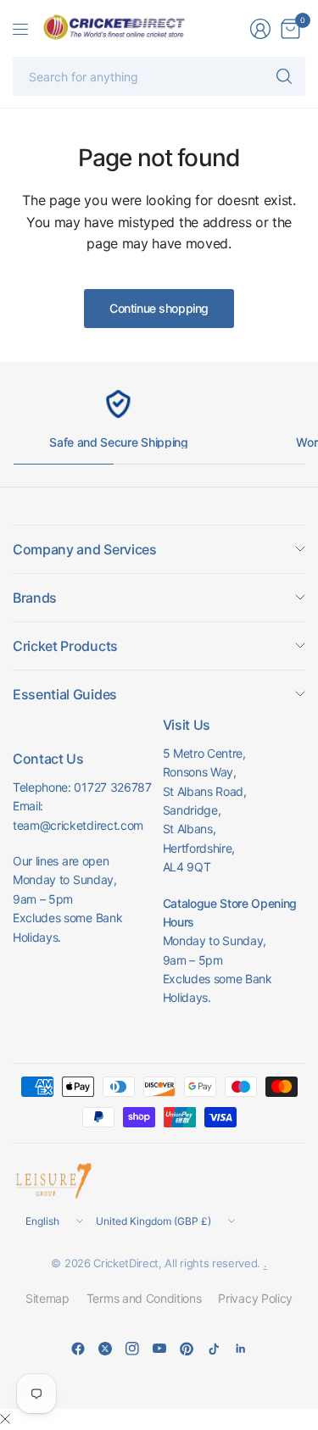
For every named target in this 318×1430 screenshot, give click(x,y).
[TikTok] (213, 1348)
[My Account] (260, 29)
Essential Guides (65, 694)
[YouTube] (159, 1348)
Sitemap (47, 1298)
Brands (35, 597)
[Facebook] (78, 1348)
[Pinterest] (186, 1348)
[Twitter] (105, 1348)
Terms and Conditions (144, 1298)
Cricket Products (65, 645)
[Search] (284, 76)
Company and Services (85, 549)
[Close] (5, 1419)
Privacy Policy (255, 1298)
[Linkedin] (240, 1348)
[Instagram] (132, 1348)
